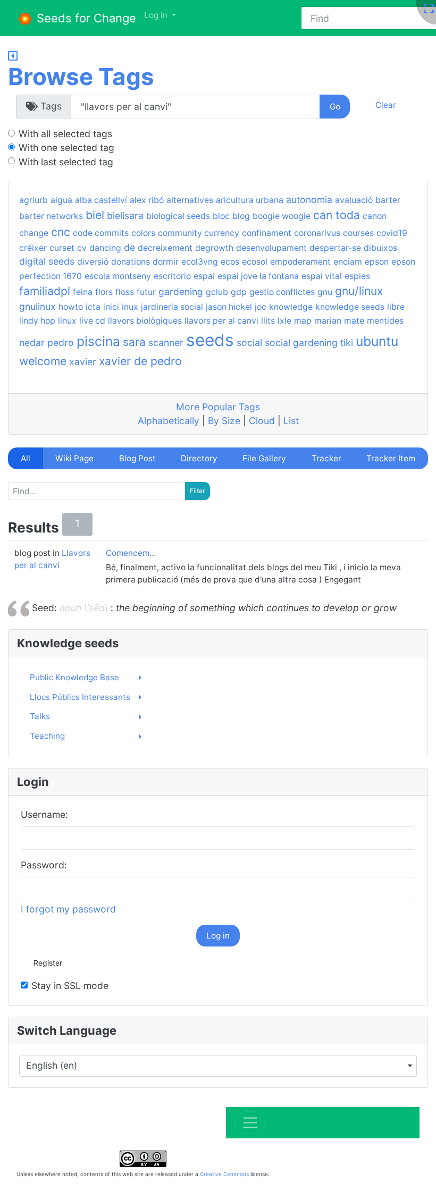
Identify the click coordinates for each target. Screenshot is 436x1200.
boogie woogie (282, 216)
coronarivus (317, 233)
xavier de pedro (140, 361)
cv (82, 248)
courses (358, 233)
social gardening (301, 342)
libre (396, 307)
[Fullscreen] (428, 9)
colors (143, 233)
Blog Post (137, 458)
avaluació (354, 200)
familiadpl (44, 291)
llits (268, 321)
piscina (98, 341)
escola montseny (118, 276)
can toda (336, 215)
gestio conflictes (282, 292)
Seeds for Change (84, 18)
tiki (346, 342)
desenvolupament (271, 248)
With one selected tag (66, 147)
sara (134, 342)
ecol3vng (199, 262)
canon (375, 216)
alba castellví (101, 200)
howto (70, 307)
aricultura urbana (249, 200)
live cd (92, 321)
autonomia (309, 199)
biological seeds (178, 216)
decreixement (165, 248)
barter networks (51, 216)
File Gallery (264, 458)
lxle (284, 321)
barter (387, 200)
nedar (32, 342)
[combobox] (218, 1065)
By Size (224, 420)
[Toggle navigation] (250, 1122)
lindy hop (37, 321)
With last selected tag (66, 161)
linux (67, 321)
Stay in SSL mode (69, 985)
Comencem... (131, 553)
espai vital (321, 276)
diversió (92, 262)
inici (111, 307)
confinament (266, 233)
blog (241, 216)
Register (47, 962)
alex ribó (147, 200)
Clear (385, 105)
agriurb (33, 200)
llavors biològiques (145, 321)
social (249, 342)
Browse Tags (81, 76)
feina (83, 292)
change (33, 233)
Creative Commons (224, 1174)
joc (260, 307)
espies (357, 276)
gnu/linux (359, 291)
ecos (230, 262)
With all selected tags (65, 133)
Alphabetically (168, 420)
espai (204, 276)
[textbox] (212, 1065)
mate (354, 321)
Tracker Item (390, 458)
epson (377, 262)
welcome (42, 361)
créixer (33, 248)
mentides (385, 321)
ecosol (254, 262)
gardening (180, 291)
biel (95, 215)
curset (61, 248)
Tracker (326, 458)
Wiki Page (74, 458)
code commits (101, 233)
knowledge (291, 307)
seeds (210, 339)
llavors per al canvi (221, 321)
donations (130, 262)
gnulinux (37, 306)
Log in (218, 936)
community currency (198, 233)
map (303, 321)
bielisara (125, 215)
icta (93, 307)
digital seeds (46, 261)
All (25, 458)
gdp (239, 292)
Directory (199, 458)
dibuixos (380, 248)
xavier (82, 361)
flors (104, 292)
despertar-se (335, 248)
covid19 (391, 233)
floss (124, 292)
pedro (60, 342)
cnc (60, 232)
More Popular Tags (218, 406)
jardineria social (172, 307)
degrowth (214, 248)
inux (130, 307)
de (129, 247)
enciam (347, 262)
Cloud (262, 420)
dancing (105, 248)
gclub (217, 292)
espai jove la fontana (258, 276)
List (291, 420)
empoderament (300, 262)
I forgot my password (68, 909)
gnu (324, 292)
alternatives (189, 200)
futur (146, 292)
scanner (165, 342)
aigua (61, 200)
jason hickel (229, 307)
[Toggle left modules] (13, 56)
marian (327, 321)
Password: (44, 865)
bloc (221, 216)
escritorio (172, 276)
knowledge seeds (349, 307)
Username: (44, 814)
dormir (166, 262)
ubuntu (377, 341)
